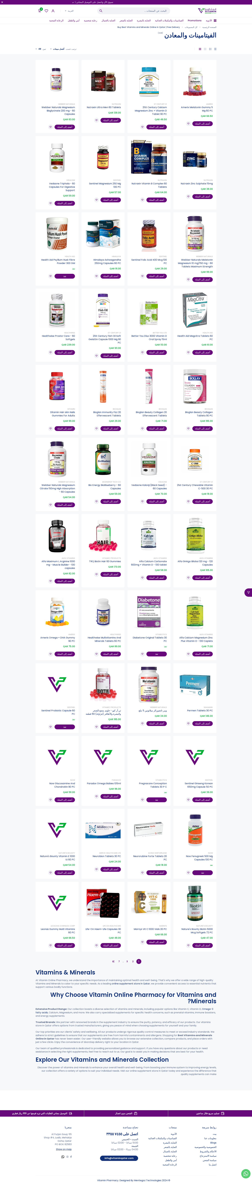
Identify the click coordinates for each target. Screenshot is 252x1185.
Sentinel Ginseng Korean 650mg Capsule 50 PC (199, 785)
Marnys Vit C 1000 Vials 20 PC (150, 929)
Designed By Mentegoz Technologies (140, 1180)
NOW (72, 780)
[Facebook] (71, 1157)
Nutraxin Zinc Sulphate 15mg (197, 183)
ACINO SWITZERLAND (157, 853)
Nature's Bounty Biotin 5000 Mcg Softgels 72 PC (197, 930)
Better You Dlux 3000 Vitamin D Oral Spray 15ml (149, 337)
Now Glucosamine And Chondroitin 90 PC (62, 785)
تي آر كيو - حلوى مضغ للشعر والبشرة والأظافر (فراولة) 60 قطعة (103, 712)
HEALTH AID (70, 256)
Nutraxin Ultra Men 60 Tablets (104, 107)
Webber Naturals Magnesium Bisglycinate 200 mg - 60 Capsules (58, 111)
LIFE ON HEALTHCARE (112, 926)
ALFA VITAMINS (206, 558)
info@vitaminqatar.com (119, 1158)
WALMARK (208, 707)
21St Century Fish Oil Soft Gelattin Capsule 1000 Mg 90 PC (105, 339)
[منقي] (248, 592)
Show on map (64, 1149)
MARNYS (163, 926)
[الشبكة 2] (210, 49)
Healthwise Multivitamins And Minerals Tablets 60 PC (104, 639)
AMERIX (209, 104)
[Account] (53, 10)
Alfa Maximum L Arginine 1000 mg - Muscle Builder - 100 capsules (58, 565)
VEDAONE (70, 180)
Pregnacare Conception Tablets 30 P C (153, 785)
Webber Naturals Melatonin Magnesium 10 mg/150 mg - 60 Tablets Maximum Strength (195, 263)
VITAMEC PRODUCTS (111, 558)
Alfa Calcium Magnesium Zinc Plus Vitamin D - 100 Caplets (196, 639)
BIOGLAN (209, 409)
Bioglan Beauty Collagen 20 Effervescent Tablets (151, 414)
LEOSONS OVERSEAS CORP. (62, 926)
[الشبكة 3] (205, 49)
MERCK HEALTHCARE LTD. (110, 853)
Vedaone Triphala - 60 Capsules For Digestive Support (62, 187)
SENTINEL (117, 180)
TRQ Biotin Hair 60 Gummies (105, 561)
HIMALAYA (116, 256)
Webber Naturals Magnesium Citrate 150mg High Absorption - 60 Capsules (57, 488)
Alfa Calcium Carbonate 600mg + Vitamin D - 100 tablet (149, 563)
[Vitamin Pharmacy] (207, 11)
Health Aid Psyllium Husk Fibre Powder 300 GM (58, 261)
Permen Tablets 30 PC (200, 710)
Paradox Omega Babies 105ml (104, 783)
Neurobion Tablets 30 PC (107, 856)
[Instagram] (67, 1157)
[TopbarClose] (2, 2)
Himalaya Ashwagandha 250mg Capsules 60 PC (107, 261)
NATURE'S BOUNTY (66, 853)
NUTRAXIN (116, 104)
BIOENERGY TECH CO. (111, 482)
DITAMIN (71, 409)
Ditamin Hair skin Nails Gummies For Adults (62, 414)
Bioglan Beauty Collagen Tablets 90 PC (199, 414)
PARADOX (116, 780)
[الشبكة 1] (215, 49)
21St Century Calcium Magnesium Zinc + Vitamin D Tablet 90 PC (151, 111)
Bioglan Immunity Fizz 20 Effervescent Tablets (107, 414)
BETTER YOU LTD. (159, 332)
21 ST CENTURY (160, 104)
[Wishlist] (46, 10)
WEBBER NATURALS (66, 104)
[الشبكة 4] (200, 49)
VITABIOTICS (161, 634)
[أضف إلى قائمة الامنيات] (188, 123)
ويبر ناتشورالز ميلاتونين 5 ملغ (153, 710)
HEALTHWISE (69, 332)
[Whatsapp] (62, 1157)
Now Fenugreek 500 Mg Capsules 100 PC (199, 858)
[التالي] (113, 961)
